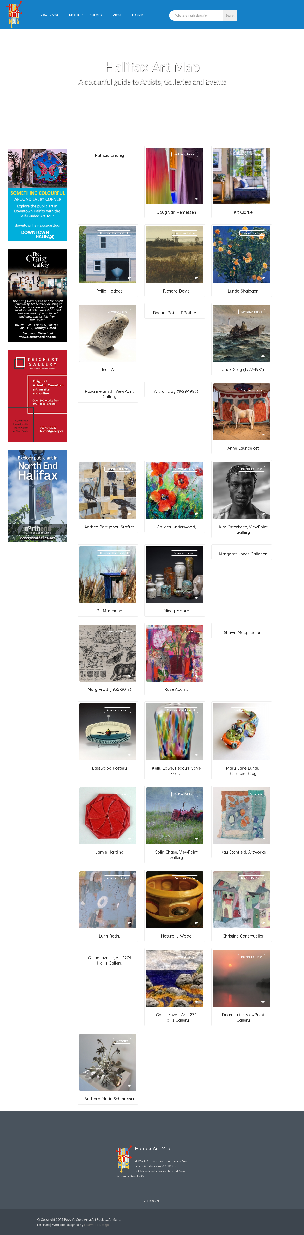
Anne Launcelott (243, 448)
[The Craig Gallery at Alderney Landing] (35, 295)
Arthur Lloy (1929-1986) (176, 391)
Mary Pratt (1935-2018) (109, 689)
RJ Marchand (109, 610)
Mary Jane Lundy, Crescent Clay (243, 771)
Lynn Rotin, (109, 936)
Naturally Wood (176, 936)
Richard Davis (176, 291)
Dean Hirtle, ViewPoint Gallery (243, 1017)
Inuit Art (109, 369)
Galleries (96, 14)
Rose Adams (176, 689)
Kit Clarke (243, 212)
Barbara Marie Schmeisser (109, 1098)
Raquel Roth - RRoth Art (176, 312)
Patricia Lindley (109, 155)
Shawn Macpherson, (243, 632)
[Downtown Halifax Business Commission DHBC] (35, 195)
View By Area (50, 14)
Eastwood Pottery (109, 768)
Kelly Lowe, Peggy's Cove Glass (176, 771)
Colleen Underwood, (176, 526)
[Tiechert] (35, 396)
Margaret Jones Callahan (243, 554)
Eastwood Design (96, 1225)
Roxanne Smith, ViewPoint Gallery (109, 394)
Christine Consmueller (243, 936)
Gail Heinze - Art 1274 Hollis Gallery (176, 1017)
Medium (74, 14)
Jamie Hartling (109, 852)
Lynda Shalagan (243, 291)
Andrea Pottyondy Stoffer (109, 526)
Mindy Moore (176, 610)
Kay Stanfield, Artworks (243, 852)
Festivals (138, 14)
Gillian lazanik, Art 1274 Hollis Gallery (109, 960)
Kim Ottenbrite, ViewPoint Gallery (243, 529)
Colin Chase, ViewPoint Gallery (176, 854)
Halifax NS (153, 1201)
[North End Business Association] (35, 496)
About (117, 14)
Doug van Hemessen (176, 212)
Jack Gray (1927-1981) (243, 369)
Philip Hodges (109, 291)
